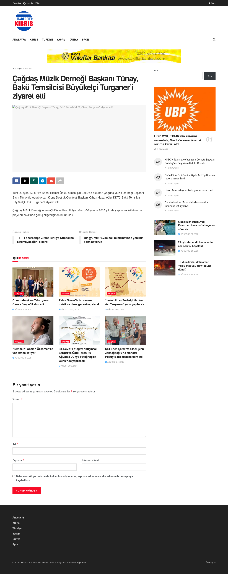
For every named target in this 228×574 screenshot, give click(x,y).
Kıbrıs (34, 39)
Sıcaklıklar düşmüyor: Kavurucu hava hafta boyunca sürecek (196, 225)
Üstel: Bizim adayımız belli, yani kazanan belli (189, 190)
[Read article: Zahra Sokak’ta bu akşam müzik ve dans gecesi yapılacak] (79, 281)
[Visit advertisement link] (114, 58)
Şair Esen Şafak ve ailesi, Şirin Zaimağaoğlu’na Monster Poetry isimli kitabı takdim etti (124, 353)
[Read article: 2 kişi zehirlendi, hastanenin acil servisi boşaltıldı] (164, 248)
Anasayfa (19, 39)
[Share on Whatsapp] (34, 180)
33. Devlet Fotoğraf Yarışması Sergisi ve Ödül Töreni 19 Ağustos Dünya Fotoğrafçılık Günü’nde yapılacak (78, 355)
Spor (85, 39)
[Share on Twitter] (25, 180)
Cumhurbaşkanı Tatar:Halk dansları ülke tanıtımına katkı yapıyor (186, 204)
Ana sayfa (17, 68)
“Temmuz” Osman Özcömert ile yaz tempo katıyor (32, 351)
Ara (156, 70)
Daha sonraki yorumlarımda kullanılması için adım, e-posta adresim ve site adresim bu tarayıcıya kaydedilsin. (74, 478)
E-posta (18, 460)
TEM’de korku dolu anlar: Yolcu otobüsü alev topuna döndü (194, 265)
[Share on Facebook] (16, 180)
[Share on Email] (51, 180)
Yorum (17, 399)
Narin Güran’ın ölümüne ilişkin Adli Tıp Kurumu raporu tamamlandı (190, 176)
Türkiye (47, 39)
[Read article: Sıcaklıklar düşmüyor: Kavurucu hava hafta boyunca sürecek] (164, 227)
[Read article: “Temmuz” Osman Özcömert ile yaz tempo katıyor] (32, 330)
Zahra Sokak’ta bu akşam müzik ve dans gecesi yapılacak (79, 302)
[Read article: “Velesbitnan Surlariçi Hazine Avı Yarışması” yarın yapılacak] (125, 281)
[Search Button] (214, 39)
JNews (23, 562)
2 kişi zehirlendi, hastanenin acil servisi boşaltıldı (195, 244)
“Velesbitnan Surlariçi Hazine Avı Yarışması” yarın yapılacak (124, 302)
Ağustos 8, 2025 (115, 309)
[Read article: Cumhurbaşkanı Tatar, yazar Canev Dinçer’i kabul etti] (32, 281)
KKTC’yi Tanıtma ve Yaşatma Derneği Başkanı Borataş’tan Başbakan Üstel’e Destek (189, 161)
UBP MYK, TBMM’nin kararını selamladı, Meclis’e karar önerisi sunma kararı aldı (177, 140)
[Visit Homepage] (24, 20)
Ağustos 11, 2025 (23, 309)
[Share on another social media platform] (60, 180)
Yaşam (61, 39)
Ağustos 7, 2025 (115, 361)
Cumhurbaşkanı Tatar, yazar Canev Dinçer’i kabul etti (30, 302)
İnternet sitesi (90, 460)
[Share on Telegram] (42, 180)
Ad (15, 444)
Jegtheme (81, 562)
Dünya (73, 39)
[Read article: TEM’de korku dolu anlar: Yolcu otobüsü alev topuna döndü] (164, 267)
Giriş (213, 3)
